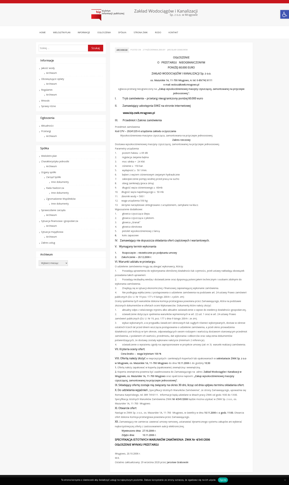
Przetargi (46, 131)
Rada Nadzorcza (55, 187)
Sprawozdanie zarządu (53, 210)
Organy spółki (48, 172)
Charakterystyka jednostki (55, 161)
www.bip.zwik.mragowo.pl (139, 113)
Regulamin (47, 89)
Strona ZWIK (141, 32)
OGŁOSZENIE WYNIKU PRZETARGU (137, 444)
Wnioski (45, 100)
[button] (284, 14)
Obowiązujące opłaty (52, 78)
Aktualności (47, 125)
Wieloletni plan (61, 32)
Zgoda (223, 479)
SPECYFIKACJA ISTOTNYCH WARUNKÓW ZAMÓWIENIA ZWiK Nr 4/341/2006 (162, 439)
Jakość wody (48, 68)
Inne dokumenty (60, 181)
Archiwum (122, 50)
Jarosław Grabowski (177, 49)
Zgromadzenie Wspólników (61, 198)
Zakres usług (48, 242)
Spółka (122, 32)
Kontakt (173, 32)
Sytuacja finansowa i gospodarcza (59, 221)
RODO (158, 32)
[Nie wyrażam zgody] (284, 480)
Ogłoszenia (104, 32)
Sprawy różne (48, 106)
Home (42, 32)
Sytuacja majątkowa (52, 231)
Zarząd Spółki (53, 177)
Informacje (84, 32)
